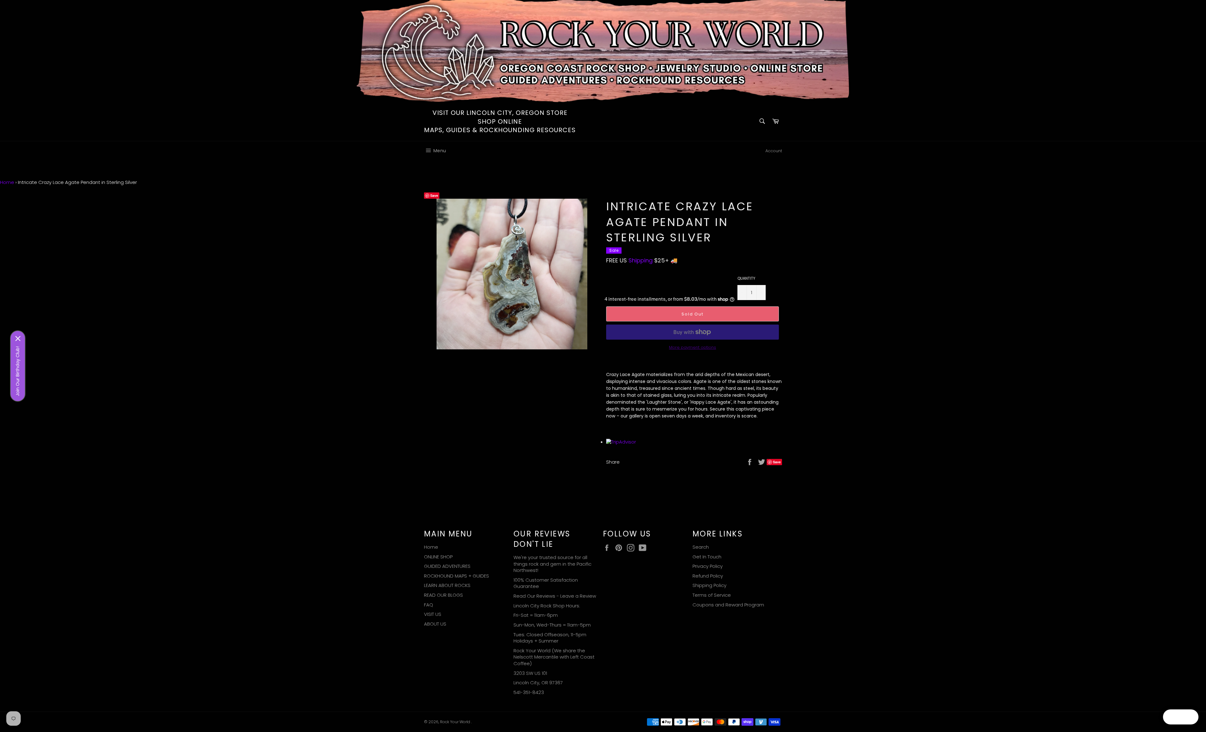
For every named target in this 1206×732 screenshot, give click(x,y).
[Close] (17, 338)
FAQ (428, 604)
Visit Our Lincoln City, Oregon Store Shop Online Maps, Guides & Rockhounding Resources (500, 121)
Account (773, 151)
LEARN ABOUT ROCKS (447, 585)
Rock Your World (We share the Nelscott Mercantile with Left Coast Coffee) (554, 657)
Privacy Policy (708, 566)
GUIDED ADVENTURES (447, 566)
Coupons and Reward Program (728, 604)
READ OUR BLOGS (443, 595)
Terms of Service (712, 595)
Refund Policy (708, 576)
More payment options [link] (692, 347)
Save (434, 195)
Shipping (640, 260)
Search (701, 547)
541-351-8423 (528, 692)
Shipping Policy (709, 585)
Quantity (746, 278)
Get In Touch (707, 556)
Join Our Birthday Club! (17, 371)
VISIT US (432, 614)
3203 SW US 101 (530, 673)
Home (7, 182)
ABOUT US (435, 624)
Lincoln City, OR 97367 (538, 682)
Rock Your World (455, 721)
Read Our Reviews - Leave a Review (554, 596)
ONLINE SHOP (438, 556)
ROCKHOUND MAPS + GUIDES (456, 576)
